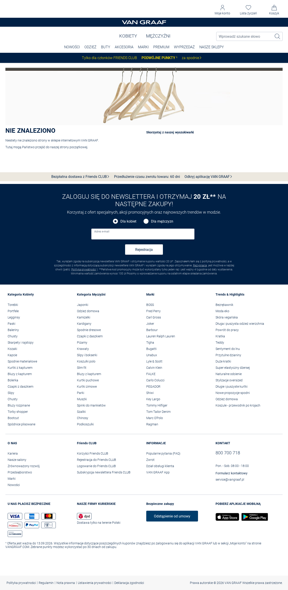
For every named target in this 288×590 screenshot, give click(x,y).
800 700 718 (228, 452)
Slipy (11, 393)
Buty (105, 47)
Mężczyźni (158, 36)
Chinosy (82, 418)
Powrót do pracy (227, 330)
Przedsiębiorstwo (20, 472)
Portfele (13, 311)
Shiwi (150, 393)
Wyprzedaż (184, 47)
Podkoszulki (85, 424)
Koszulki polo (86, 361)
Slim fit (81, 367)
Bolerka (13, 380)
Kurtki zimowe (87, 386)
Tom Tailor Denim (158, 411)
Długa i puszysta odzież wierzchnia (240, 323)
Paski (11, 323)
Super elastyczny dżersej (233, 367)
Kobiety (128, 36)
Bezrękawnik (224, 305)
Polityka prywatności (83, 269)
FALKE (150, 374)
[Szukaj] (278, 36)
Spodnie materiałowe (22, 361)
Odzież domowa (88, 311)
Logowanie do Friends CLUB (96, 466)
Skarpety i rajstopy (21, 342)
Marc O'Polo (154, 418)
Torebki (13, 305)
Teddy (220, 342)
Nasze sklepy (211, 47)
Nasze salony (17, 460)
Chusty (13, 336)
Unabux (151, 355)
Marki (143, 47)
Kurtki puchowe (88, 380)
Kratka (220, 336)
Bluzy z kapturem (20, 374)
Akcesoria (124, 47)
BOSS (150, 305)
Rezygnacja (200, 265)
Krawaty (83, 349)
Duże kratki (223, 361)
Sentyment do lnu (228, 349)
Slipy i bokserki (87, 355)
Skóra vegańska (227, 317)
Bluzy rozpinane (19, 405)
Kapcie (12, 355)
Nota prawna (65, 583)
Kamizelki (83, 317)
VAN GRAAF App (158, 472)
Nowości (14, 485)
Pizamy (82, 342)
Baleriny (13, 330)
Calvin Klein (154, 367)
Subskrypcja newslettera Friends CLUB (103, 472)
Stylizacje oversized (229, 380)
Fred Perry (153, 311)
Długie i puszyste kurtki (232, 386)
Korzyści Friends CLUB (92, 453)
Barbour (152, 330)
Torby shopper (18, 411)
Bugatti (151, 349)
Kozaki (12, 349)
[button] (222, 10)
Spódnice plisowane (21, 424)
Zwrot (150, 460)
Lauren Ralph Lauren (160, 336)
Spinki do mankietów (91, 405)
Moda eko (222, 311)
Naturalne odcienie (229, 374)
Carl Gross (153, 317)
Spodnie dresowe (89, 330)
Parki (80, 393)
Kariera (13, 453)
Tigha (150, 342)
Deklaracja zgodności (129, 583)
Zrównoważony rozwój (24, 466)
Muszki (82, 399)
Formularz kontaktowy (232, 473)
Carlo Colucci (155, 380)
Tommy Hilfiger (156, 405)
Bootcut (13, 418)
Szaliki (81, 411)
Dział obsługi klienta (160, 466)
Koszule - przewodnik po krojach (238, 405)
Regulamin (46, 583)
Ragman (152, 424)
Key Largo (153, 399)
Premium (161, 47)
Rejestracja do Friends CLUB (96, 460)
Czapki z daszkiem (20, 386)
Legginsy (14, 317)
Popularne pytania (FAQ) (163, 453)
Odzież (90, 47)
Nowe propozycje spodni (233, 393)
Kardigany (84, 323)
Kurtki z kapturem (20, 367)
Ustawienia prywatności (94, 583)
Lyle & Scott (154, 361)
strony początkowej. (74, 147)
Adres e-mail (101, 231)
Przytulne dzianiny (228, 355)
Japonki (82, 305)
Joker (150, 323)
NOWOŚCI (72, 47)
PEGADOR (153, 386)
